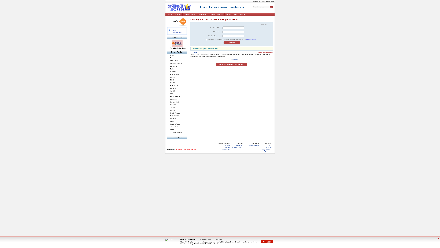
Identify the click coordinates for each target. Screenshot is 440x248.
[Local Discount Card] (177, 34)
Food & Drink (174, 85)
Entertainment (174, 74)
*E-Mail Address (214, 27)
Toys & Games (174, 127)
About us (227, 145)
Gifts (171, 94)
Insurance (173, 105)
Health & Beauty (175, 96)
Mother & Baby (174, 116)
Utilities (172, 129)
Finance (172, 77)
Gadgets (173, 88)
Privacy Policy (239, 145)
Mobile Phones (175, 113)
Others (172, 121)
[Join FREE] (222, 7)
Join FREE (265, 1)
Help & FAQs (226, 149)
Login (272, 1)
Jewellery (173, 107)
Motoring (173, 118)
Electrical (173, 72)
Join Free (268, 147)
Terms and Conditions (237, 147)
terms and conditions (251, 39)
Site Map (227, 147)
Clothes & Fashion (176, 63)
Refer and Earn (266, 149)
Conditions (235, 59)
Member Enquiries (254, 145)
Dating (172, 69)
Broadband (173, 58)
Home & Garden (175, 102)
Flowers (172, 83)
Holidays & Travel (175, 99)
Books (172, 55)
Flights (172, 80)
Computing (173, 66)
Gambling (173, 91)
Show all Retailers (176, 132)
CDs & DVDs (174, 61)
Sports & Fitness (175, 124)
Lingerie (172, 110)
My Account (267, 151)
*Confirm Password (213, 36)
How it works (256, 1)
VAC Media (178, 150)
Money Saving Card (190, 150)
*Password (216, 32)
